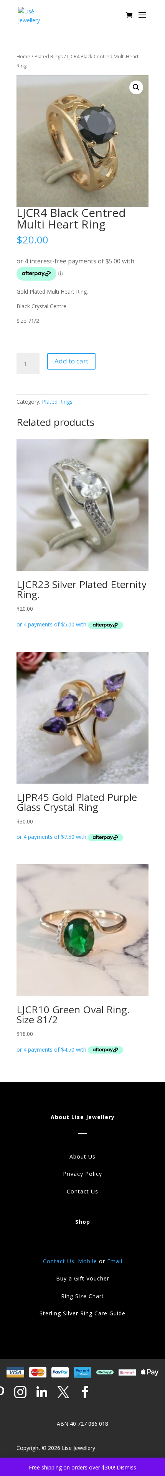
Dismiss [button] (126, 1467)
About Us (82, 1156)
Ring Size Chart (82, 1296)
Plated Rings (49, 56)
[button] (136, 87)
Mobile (87, 1261)
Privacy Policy (82, 1173)
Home (23, 56)
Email (114, 1261)
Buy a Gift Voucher (82, 1278)
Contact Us (82, 1191)
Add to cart (71, 361)
